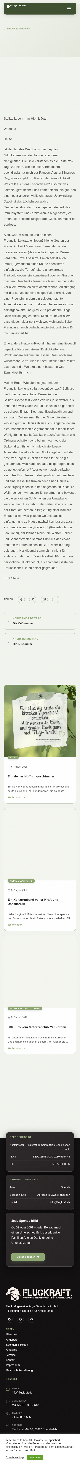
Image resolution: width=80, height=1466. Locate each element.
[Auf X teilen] (32, 599)
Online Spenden (26, 1256)
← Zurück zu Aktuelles (17, 28)
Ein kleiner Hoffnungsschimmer (31, 776)
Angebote (11, 1339)
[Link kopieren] (55, 599)
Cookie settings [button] (15, 1457)
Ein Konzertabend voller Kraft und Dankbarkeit (33, 902)
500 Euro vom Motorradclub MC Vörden (37, 1027)
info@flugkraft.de (22, 1392)
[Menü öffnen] (69, 8)
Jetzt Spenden (20, 1104)
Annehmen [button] (35, 1457)
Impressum (13, 1365)
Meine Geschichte (21, 881)
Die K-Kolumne (23, 623)
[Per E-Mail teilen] (44, 599)
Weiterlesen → (17, 798)
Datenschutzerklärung (19, 1370)
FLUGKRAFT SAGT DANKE (25, 1008)
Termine (11, 1354)
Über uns (11, 1334)
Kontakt (10, 1359)
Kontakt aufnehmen (56, 1104)
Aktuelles (11, 1349)
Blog (13, 757)
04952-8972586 (21, 1417)
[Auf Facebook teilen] (21, 599)
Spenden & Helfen (17, 1344)
